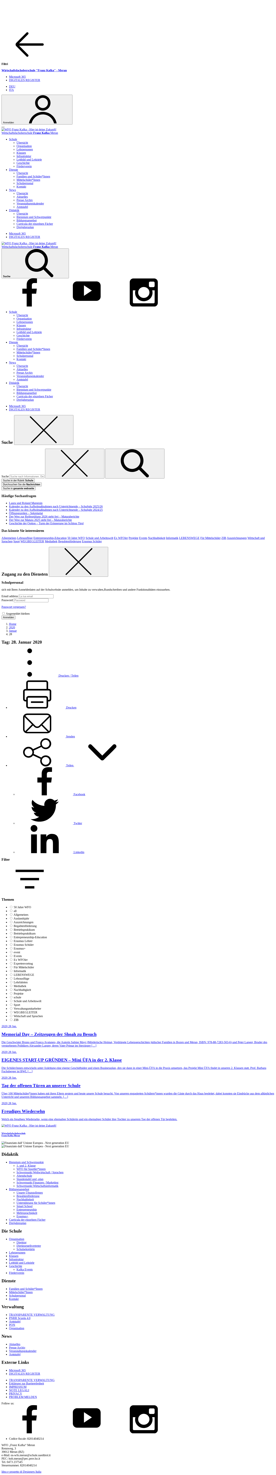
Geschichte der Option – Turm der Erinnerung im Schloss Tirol (46, 523)
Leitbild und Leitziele (29, 159)
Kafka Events (25, 1269)
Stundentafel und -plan (30, 1179)
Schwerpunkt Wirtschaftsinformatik (37, 1185)
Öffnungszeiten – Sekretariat (26, 513)
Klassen (21, 152)
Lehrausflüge (25, 538)
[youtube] (87, 305)
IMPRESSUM (17, 1386)
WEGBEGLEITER (32, 541)
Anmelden (8, 617)
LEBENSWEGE (189, 538)
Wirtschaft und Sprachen (28, 1016)
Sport (16, 541)
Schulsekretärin (26, 1249)
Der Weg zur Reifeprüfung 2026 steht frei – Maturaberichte (44, 516)
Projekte (133, 538)
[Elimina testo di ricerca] (74, 464)
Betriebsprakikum (24, 929)
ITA (11, 89)
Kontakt (21, 186)
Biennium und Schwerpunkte (34, 217)
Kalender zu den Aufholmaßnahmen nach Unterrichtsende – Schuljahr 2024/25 (56, 509)
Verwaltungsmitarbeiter (27, 1008)
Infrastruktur (24, 156)
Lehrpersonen (25, 149)
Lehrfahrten (21, 982)
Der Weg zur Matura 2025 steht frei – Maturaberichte (40, 520)
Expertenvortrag (23, 963)
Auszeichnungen (237, 538)
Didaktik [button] (14, 210)
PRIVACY (15, 1393)
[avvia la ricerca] (134, 464)
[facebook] (30, 305)
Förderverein (24, 166)
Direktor (21, 1242)
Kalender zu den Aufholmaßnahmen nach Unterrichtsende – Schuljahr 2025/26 (56, 506)
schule (17, 997)
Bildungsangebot (27, 220)
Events (143, 538)
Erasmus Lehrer (23, 941)
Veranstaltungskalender (30, 203)
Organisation (24, 146)
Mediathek (51, 541)
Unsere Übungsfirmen (30, 1192)
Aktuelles (22, 196)
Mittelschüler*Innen (28, 179)
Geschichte (23, 163)
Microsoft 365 (17, 76)
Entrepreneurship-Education (50, 538)
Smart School (24, 1206)
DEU (12, 86)
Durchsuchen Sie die (21, 484)
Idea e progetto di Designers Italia (21, 1471)
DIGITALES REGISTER (24, 80)
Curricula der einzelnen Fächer (35, 223)
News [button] (12, 190)
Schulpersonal (25, 183)
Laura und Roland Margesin (25, 503)
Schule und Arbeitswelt (99, 538)
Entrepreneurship (27, 1209)
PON (12, 1324)
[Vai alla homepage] (29, 129)
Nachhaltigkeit (156, 538)
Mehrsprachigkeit (27, 1213)
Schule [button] (13, 139)
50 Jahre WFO (76, 538)
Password (7, 600)
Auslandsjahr (21, 918)
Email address (10, 596)
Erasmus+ (20, 948)
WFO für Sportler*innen (31, 1169)
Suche (5, 476)
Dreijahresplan (25, 227)
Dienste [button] (13, 169)
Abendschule (24, 1175)
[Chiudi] (43, 430)
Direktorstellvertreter (29, 1245)
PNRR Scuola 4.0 (19, 1318)
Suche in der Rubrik (18, 480)
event (17, 952)
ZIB (223, 538)
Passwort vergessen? (14, 606)
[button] (69, 765)
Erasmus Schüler (92, 541)
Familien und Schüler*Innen (33, 176)
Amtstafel (22, 206)
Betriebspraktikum (24, 933)
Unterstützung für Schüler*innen (36, 1202)
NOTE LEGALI (19, 1390)
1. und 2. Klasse (26, 1165)
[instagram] (144, 305)
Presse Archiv (25, 200)
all (15, 911)
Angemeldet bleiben (18, 613)
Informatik (172, 538)
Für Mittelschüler (210, 538)
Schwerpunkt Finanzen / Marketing (37, 1182)
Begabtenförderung (69, 541)
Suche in (18, 488)
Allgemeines (9, 538)
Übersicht (22, 142)
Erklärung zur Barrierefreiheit (26, 1383)
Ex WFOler (121, 538)
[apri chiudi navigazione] (3, 127)
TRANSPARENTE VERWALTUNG (32, 1314)
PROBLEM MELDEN (23, 1397)
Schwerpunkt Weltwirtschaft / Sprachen (40, 1172)
